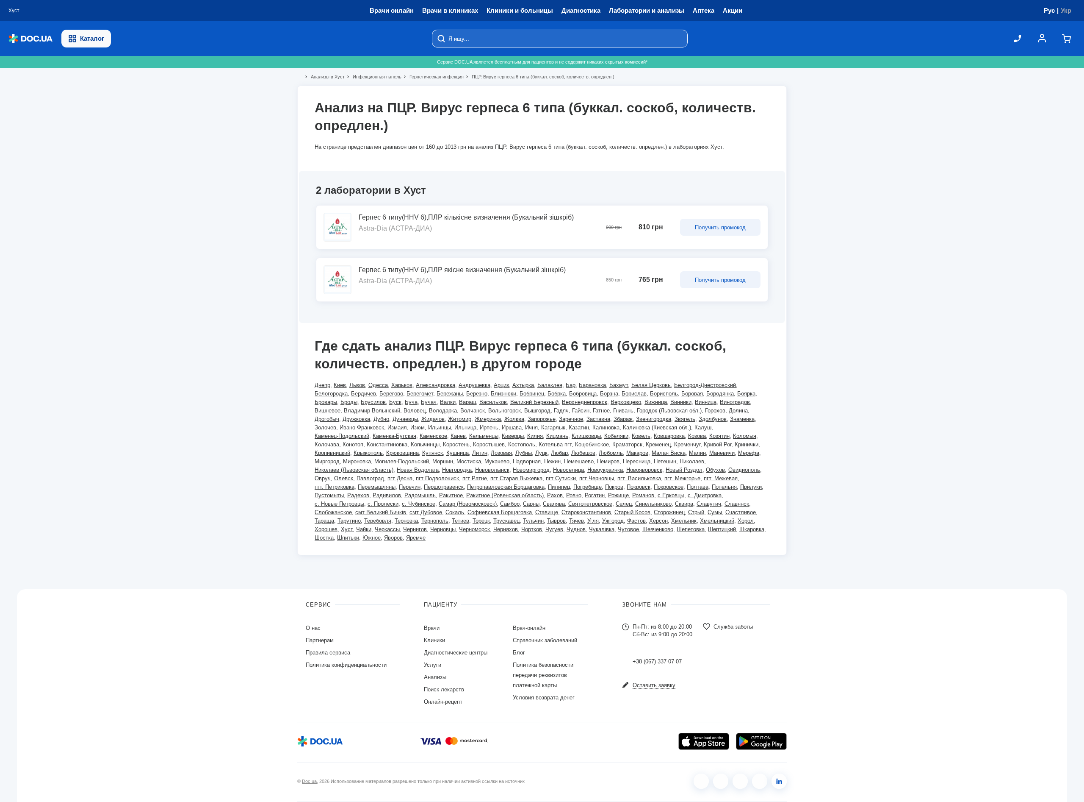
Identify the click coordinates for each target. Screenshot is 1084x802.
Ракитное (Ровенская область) (505, 495)
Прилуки (751, 487)
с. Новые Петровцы (339, 504)
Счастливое (740, 512)
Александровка (435, 385)
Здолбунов (713, 419)
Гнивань (623, 410)
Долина (738, 410)
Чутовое (628, 529)
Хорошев (326, 529)
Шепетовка (691, 529)
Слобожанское (333, 512)
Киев (340, 385)
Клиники (434, 640)
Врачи (432, 628)
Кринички (746, 444)
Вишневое (327, 410)
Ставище (546, 512)
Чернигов (415, 529)
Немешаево (579, 461)
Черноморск (474, 529)
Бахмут (618, 385)
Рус (1049, 10)
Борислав (634, 393)
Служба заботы (733, 627)
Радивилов (387, 495)
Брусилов (373, 402)
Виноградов (735, 402)
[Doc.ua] (30, 39)
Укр (1066, 10)
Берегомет (419, 393)
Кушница (457, 453)
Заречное (571, 419)
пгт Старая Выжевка (516, 478)
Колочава (327, 444)
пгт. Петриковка (334, 487)
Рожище (618, 495)
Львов (357, 385)
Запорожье (542, 419)
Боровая (692, 393)
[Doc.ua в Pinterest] (779, 781)
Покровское (668, 487)
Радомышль (420, 495)
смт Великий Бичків (380, 512)
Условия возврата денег (544, 697)
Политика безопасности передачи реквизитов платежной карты (543, 675)
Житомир (459, 419)
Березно (476, 393)
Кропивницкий (332, 453)
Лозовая (501, 453)
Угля (593, 521)
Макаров (637, 453)
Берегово (391, 393)
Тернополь (434, 521)
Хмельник (684, 521)
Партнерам (320, 640)
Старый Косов (632, 512)
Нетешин (665, 461)
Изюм (417, 427)
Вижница (655, 402)
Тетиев (460, 521)
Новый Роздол (684, 470)
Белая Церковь (651, 385)
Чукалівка (601, 529)
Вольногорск (504, 410)
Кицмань (557, 436)
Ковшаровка (669, 436)
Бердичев (363, 393)
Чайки (363, 529)
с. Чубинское (418, 504)
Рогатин (595, 495)
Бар (570, 385)
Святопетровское (590, 504)
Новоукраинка (605, 470)
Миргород (327, 461)
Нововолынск (492, 470)
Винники (680, 402)
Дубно (381, 419)
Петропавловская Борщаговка (506, 487)
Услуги (432, 665)
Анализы (435, 677)
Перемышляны (376, 487)
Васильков (493, 402)
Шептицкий (722, 529)
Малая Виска (669, 453)
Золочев (325, 427)
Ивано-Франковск (362, 427)
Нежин (552, 461)
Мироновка (357, 461)
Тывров (556, 521)
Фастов (636, 521)
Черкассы (387, 529)
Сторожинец (669, 512)
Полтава (697, 487)
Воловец (415, 410)
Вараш (467, 402)
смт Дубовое (425, 512)
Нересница (636, 461)
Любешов (583, 453)
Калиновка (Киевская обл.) (657, 427)
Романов (643, 495)
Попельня (724, 487)
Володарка (443, 410)
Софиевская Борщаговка (499, 512)
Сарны (531, 504)
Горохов (715, 410)
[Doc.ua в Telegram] (740, 781)
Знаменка (742, 419)
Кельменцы (483, 436)
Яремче (416, 538)
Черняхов (505, 529)
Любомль (611, 453)
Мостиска (468, 461)
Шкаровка (751, 529)
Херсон (658, 521)
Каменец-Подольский (342, 436)
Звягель (685, 419)
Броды (348, 402)
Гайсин (580, 410)
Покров (614, 487)
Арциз (501, 385)
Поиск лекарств (444, 689)
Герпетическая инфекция (433, 76)
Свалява (554, 504)
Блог (519, 652)
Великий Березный (534, 402)
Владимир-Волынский (372, 410)
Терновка (406, 521)
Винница (705, 402)
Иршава (512, 427)
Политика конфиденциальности (346, 665)
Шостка (324, 538)
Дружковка (356, 419)
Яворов (393, 538)
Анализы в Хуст (324, 76)
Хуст (347, 529)
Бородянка (720, 393)
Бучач (429, 402)
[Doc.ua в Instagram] (720, 781)
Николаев (692, 461)
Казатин (579, 427)
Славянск (737, 504)
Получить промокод (720, 227)
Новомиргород (531, 470)
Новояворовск (644, 470)
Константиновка (387, 444)
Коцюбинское (592, 444)
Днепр (322, 385)
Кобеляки (616, 436)
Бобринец (532, 393)
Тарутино (349, 521)
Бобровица (583, 393)
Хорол (746, 521)
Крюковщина (402, 453)
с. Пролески (383, 504)
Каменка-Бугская (394, 436)
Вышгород (537, 410)
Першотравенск (444, 487)
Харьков (401, 385)
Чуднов (576, 529)
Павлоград (370, 478)
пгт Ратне (474, 478)
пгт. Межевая (721, 478)
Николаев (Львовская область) (354, 470)
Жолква (514, 419)
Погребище (587, 487)
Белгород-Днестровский (705, 385)
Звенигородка (653, 419)
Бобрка (557, 393)
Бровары (326, 402)
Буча (411, 402)
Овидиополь (744, 470)
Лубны (523, 453)
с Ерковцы (671, 495)
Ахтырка (523, 385)
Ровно (573, 495)
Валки (448, 402)
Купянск (432, 453)
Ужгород (613, 521)
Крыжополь (368, 453)
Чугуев (554, 529)
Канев (458, 436)
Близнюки (503, 393)
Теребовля (377, 521)
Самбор (510, 504)
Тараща (324, 521)
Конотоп (353, 444)
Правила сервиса (328, 652)
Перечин (409, 487)
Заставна (598, 419)
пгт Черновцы (596, 478)
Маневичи (722, 453)
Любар (559, 453)
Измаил (397, 427)
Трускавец (506, 521)
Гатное (601, 410)
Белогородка (331, 393)
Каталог (92, 38)
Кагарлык (553, 427)
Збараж (623, 419)
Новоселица (568, 470)
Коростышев (489, 444)
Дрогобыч (327, 419)
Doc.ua (309, 781)
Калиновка (605, 427)
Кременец (658, 444)
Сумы (715, 512)
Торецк (481, 521)
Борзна (609, 393)
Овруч (323, 478)
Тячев (576, 521)
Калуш (702, 427)
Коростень (456, 444)
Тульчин (533, 521)
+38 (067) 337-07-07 (657, 661)
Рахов (555, 495)
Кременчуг (687, 444)
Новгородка (457, 470)
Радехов (358, 495)
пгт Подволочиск (437, 478)
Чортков (531, 529)
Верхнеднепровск (584, 402)
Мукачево (496, 461)
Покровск (638, 487)
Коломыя (744, 436)
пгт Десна (399, 478)
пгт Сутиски (561, 478)
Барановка (592, 385)
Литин (479, 453)
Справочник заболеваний (545, 640)
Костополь (521, 444)
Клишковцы (586, 436)
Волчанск (472, 410)
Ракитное (451, 495)
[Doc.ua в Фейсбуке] (701, 781)
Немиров (608, 461)
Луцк (541, 453)
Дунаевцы (405, 419)
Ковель (641, 436)
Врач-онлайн (529, 628)
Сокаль (454, 512)
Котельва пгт (555, 444)
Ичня (531, 427)
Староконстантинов (586, 512)
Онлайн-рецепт (443, 702)
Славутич (709, 504)
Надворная (527, 461)
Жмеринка (488, 419)
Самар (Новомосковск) (468, 504)
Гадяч (561, 410)
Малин (697, 453)
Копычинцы (425, 444)
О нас (313, 628)
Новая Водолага (418, 470)
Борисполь (664, 393)
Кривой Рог (717, 444)
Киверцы (513, 436)
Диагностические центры (455, 652)
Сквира (684, 504)
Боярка (746, 393)
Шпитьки (348, 538)
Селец (624, 504)
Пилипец (559, 487)
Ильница (465, 427)
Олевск (343, 478)
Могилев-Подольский (401, 461)
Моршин (442, 461)
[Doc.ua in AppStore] (703, 741)
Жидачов (433, 419)
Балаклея (549, 385)
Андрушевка (474, 385)
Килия (535, 436)
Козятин (719, 436)
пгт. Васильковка (639, 478)
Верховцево (626, 402)
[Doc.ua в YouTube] (759, 781)
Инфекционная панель (373, 76)
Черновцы (443, 529)
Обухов (715, 470)
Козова (697, 436)
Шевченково (657, 529)
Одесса (378, 385)
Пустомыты (329, 495)
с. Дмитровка (705, 495)
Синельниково (653, 504)
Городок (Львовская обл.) (669, 410)
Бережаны (450, 393)
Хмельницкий (717, 521)
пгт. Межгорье (682, 478)
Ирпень (489, 427)
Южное (371, 538)
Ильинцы (439, 427)
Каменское (433, 436)
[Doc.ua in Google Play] (761, 741)
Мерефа (748, 453)
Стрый (696, 512)
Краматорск (627, 444)
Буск (395, 402)
